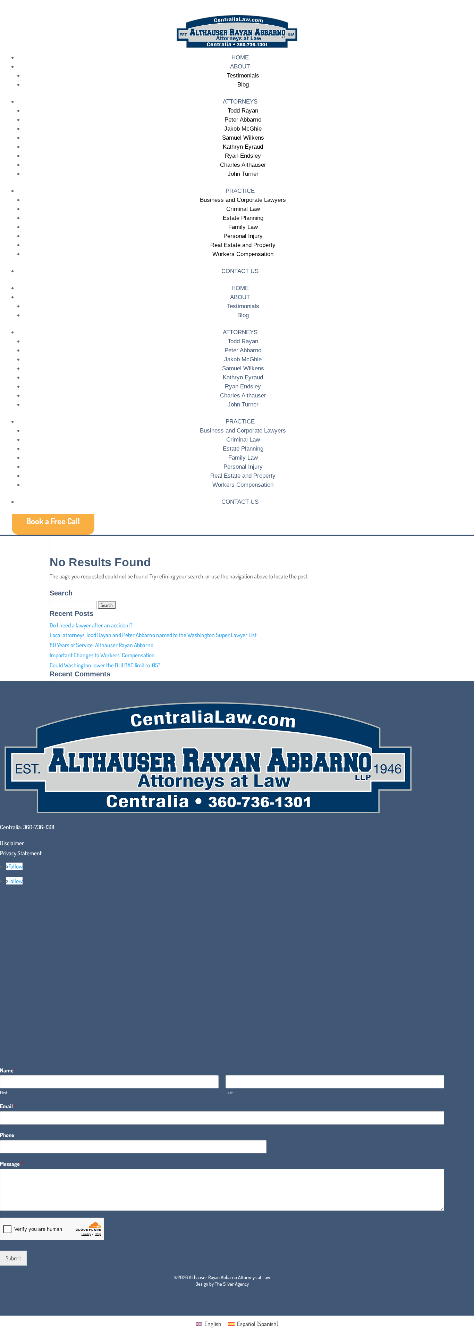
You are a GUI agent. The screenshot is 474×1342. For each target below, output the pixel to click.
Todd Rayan (243, 110)
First (3, 1092)
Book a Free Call (53, 521)
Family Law (243, 227)
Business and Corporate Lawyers (243, 200)
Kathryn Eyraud (243, 146)
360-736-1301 (38, 827)
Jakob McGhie (243, 128)
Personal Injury (243, 236)
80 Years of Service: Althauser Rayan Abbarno (101, 645)
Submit (13, 1258)
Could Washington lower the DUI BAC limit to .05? (105, 665)
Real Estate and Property (243, 245)
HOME (240, 57)
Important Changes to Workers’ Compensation (102, 655)
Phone (7, 1134)
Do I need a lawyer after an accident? (91, 625)
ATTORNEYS (240, 101)
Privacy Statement (21, 853)
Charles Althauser (243, 165)
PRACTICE (240, 191)
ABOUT (240, 66)
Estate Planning (243, 218)
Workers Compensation (242, 254)
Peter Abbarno (243, 119)
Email (8, 1106)
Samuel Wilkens (243, 137)
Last (229, 1092)
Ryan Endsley (243, 156)
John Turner (243, 174)
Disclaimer (12, 843)
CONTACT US (240, 271)
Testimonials (243, 75)
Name (8, 1070)
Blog (243, 84)
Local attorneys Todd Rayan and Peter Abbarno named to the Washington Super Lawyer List (153, 635)
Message (11, 1163)
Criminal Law (243, 209)
